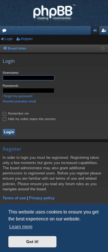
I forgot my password (17, 96)
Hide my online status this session (31, 119)
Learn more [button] (21, 226)
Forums (5, 31)
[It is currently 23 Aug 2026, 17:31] (103, 48)
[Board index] (54, 13)
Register (27, 39)
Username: (11, 72)
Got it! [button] (32, 241)
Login (9, 39)
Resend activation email (19, 101)
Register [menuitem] (105, 31)
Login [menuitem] (96, 31)
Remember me (18, 113)
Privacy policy (41, 198)
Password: (11, 85)
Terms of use (14, 198)
